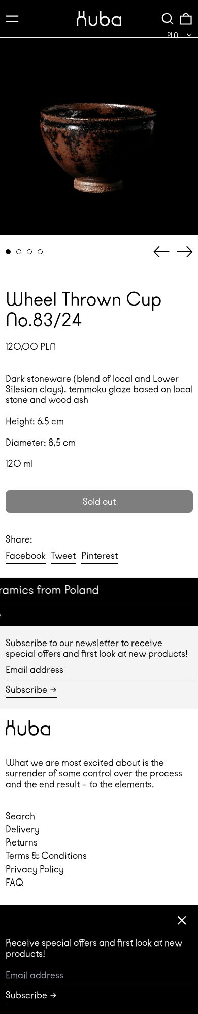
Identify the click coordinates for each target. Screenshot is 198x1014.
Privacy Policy (35, 869)
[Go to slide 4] (40, 252)
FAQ (14, 882)
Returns (22, 842)
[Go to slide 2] (19, 252)
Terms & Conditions (46, 855)
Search (20, 816)
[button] (167, 18)
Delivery (23, 829)
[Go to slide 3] (29, 252)
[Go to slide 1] (8, 252)
